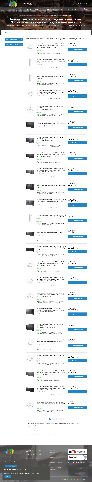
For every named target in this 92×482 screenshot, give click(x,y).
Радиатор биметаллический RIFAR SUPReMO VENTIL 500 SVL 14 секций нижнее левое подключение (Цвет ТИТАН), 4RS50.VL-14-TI (51, 107)
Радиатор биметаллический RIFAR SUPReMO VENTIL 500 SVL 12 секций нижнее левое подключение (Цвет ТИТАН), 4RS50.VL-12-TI (51, 294)
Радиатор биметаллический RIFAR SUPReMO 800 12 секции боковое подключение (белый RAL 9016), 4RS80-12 (51, 60)
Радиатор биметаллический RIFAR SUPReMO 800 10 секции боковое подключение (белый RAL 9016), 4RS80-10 (51, 216)
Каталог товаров (53, 457)
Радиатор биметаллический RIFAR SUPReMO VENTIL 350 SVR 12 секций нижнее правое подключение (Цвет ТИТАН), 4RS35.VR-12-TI (51, 372)
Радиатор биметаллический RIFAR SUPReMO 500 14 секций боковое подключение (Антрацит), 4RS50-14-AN (51, 185)
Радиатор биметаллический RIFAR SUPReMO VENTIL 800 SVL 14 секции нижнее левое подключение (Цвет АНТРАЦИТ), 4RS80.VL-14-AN (51, 45)
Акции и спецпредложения (56, 462)
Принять (8, 476)
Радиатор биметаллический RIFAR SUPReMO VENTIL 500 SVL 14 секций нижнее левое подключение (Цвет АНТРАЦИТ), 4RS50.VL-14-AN (51, 92)
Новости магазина (54, 464)
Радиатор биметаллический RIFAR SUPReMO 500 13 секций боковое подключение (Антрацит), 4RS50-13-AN (51, 356)
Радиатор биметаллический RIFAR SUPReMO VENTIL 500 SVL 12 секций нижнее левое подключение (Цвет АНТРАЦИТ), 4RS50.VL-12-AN (51, 279)
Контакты (51, 472)
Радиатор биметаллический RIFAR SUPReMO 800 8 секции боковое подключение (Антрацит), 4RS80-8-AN (50, 403)
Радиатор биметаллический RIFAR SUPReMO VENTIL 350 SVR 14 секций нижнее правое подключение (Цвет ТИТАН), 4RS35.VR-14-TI (51, 170)
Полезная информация (55, 467)
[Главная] (20, 15)
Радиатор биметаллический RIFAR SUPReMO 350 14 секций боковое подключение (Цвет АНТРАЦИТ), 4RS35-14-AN (51, 247)
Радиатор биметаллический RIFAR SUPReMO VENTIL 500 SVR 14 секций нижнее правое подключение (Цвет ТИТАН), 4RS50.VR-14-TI (51, 138)
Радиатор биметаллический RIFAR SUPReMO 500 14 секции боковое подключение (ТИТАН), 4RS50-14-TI (51, 201)
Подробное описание (77, 49)
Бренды (51, 460)
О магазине (52, 452)
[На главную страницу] (12, 3)
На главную (52, 450)
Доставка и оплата (54, 455)
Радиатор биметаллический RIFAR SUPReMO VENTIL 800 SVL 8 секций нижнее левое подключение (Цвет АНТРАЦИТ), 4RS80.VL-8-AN (51, 263)
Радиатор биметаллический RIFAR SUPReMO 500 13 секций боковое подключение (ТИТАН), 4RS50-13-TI (51, 341)
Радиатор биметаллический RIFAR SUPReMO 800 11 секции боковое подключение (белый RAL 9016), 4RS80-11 (51, 76)
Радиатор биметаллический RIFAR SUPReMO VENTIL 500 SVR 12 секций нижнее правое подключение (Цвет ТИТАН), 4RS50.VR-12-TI (51, 310)
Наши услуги (52, 469)
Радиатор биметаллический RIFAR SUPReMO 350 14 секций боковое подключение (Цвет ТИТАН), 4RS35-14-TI (51, 232)
